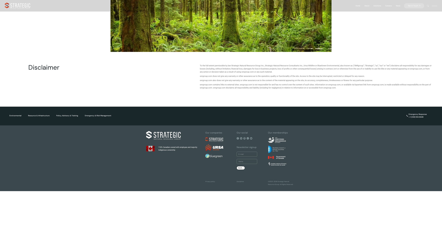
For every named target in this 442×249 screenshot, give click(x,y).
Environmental (15, 115)
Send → (241, 168)
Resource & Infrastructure (39, 115)
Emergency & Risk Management (98, 115)
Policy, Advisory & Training (67, 115)
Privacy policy (210, 181)
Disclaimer (240, 181)
